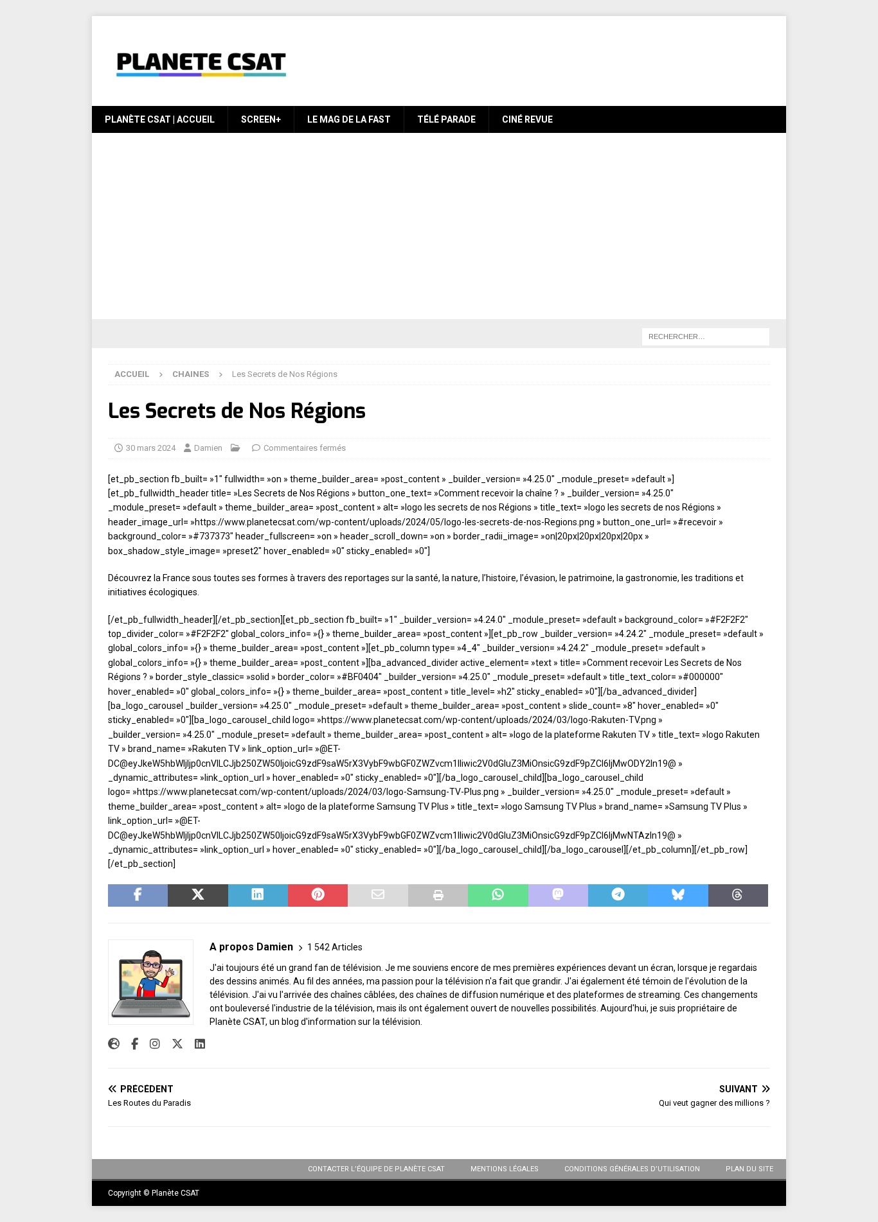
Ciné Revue (527, 119)
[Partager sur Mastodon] (558, 895)
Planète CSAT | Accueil (160, 119)
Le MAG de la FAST (349, 119)
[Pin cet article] (318, 895)
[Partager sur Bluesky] (678, 895)
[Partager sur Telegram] (618, 895)
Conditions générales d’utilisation (632, 1169)
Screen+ (261, 119)
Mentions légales (504, 1169)
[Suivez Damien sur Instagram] (150, 1044)
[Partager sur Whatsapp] (498, 895)
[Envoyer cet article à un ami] (378, 895)
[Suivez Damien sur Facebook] (129, 1044)
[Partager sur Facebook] (138, 895)
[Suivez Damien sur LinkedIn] (195, 1044)
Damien (208, 448)
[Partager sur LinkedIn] (258, 895)
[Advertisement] (439, 229)
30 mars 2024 (150, 448)
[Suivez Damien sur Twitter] (172, 1044)
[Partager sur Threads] (738, 895)
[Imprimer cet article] (438, 895)
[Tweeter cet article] (198, 895)
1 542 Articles (335, 947)
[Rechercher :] (705, 336)
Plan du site (749, 1169)
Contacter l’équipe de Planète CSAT (376, 1169)
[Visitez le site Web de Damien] (114, 1044)
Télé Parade (446, 119)
